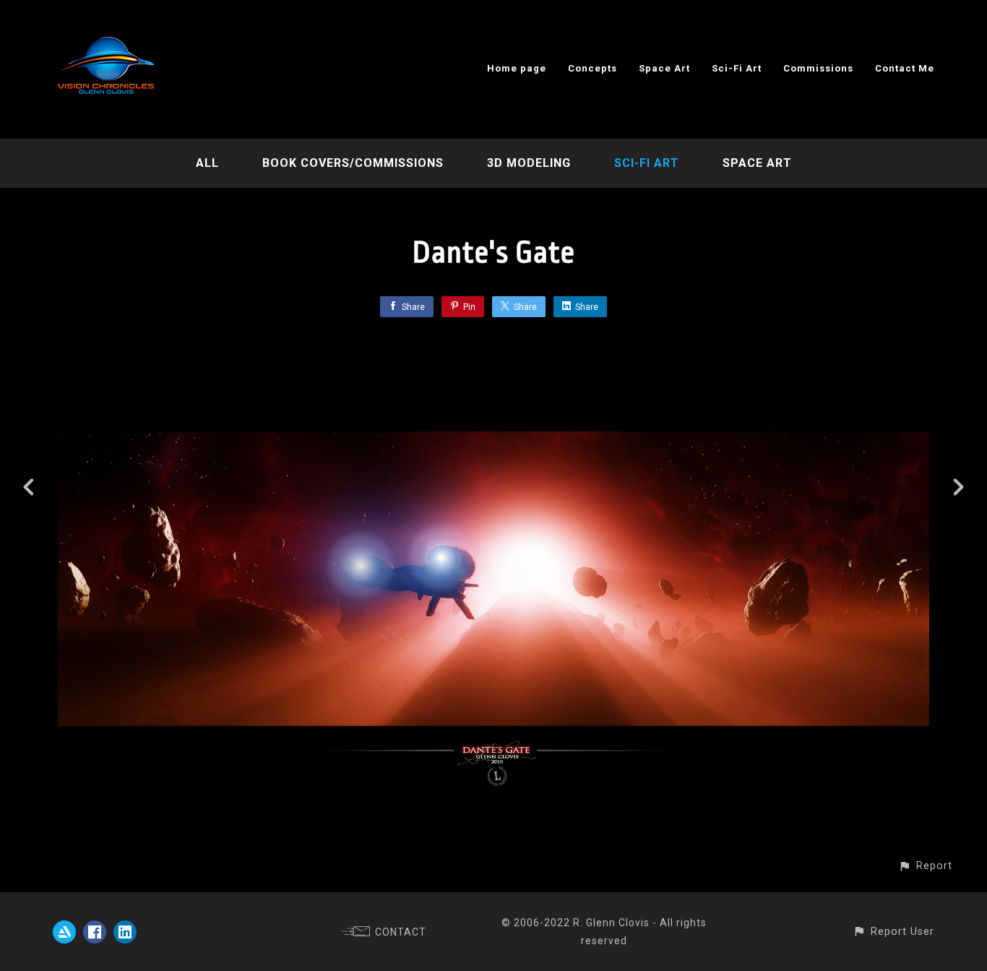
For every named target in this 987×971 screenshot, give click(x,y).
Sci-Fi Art (737, 68)
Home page (516, 68)
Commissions (818, 68)
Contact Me (904, 68)
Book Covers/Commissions (353, 163)
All (207, 163)
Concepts (592, 68)
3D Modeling (529, 163)
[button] (925, 866)
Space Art (664, 68)
